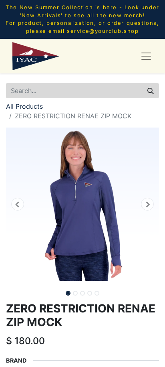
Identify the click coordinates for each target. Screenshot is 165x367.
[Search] (150, 90)
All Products (24, 106)
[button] (17, 204)
